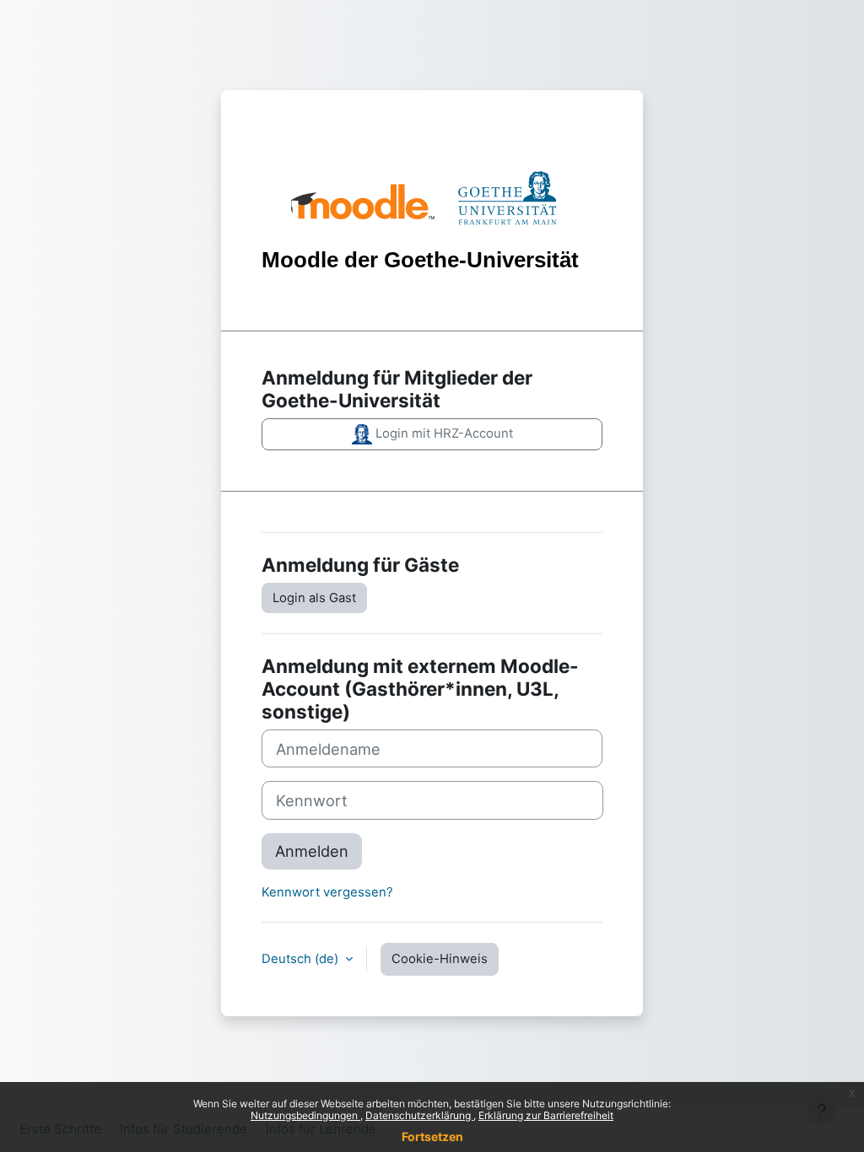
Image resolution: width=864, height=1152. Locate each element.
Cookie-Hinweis (440, 958)
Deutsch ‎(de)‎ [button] (302, 958)
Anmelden (311, 851)
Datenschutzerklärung (419, 1115)
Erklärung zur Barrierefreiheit (545, 1115)
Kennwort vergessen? (327, 892)
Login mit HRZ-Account (442, 433)
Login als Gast (314, 598)
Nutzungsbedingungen (305, 1115)
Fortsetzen (432, 1136)
